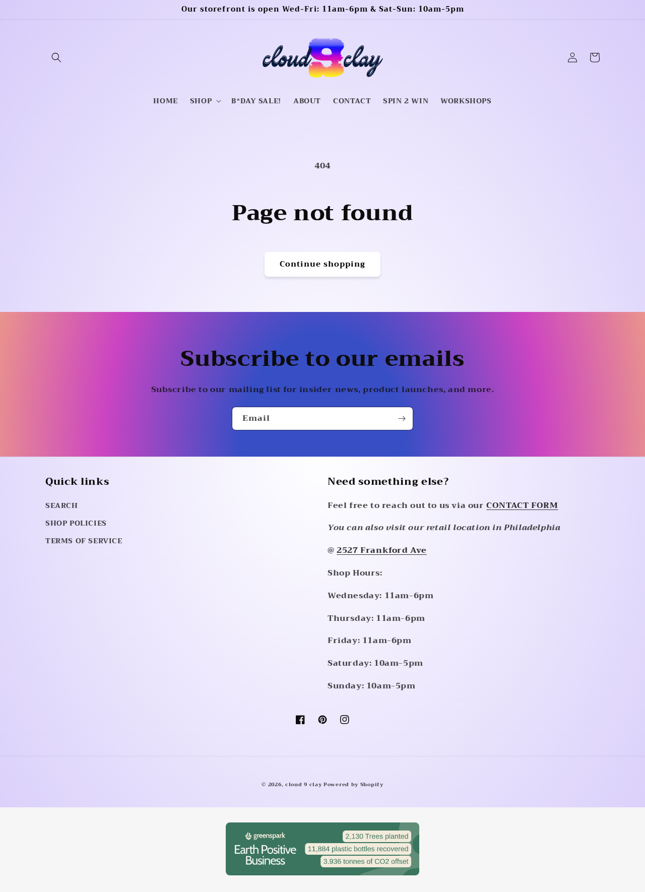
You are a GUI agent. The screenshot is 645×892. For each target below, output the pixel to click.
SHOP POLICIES (76, 523)
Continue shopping (322, 264)
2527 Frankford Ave (382, 550)
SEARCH (61, 505)
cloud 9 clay (304, 784)
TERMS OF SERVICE (83, 541)
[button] (56, 57)
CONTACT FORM (522, 505)
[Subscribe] (402, 418)
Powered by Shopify (353, 784)
